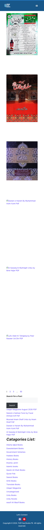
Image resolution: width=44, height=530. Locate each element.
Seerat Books (12, 477)
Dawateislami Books (15, 448)
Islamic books (12, 466)
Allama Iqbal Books (14, 445)
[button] (37, 5)
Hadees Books (12, 456)
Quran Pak (10, 474)
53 (21, 391)
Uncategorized (12, 492)
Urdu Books (11, 495)
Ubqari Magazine (13, 488)
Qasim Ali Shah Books (15, 470)
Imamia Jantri (12, 463)
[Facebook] (20, 519)
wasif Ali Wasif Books (15, 502)
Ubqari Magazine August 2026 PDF (21, 409)
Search (12, 405)
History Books (12, 459)
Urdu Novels (11, 499)
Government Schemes (15, 452)
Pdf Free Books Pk (25, 523)
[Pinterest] (24, 519)
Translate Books (13, 484)
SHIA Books (11, 481)
